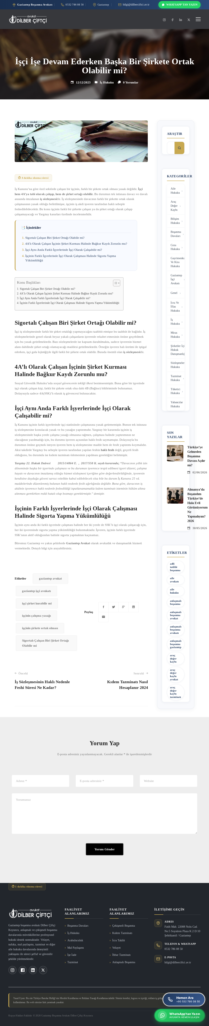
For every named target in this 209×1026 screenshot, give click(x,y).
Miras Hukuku (175, 334)
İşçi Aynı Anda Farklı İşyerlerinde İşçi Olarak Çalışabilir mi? (63, 249)
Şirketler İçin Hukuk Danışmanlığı (178, 349)
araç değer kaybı (173, 658)
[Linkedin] (180, 19)
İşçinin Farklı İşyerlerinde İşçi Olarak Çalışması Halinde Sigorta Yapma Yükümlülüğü (69, 302)
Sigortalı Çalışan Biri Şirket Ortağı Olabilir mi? (54, 237)
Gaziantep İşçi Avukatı (176, 279)
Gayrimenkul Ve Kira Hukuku (178, 262)
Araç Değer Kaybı (174, 205)
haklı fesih (107, 450)
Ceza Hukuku (175, 247)
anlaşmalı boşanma (175, 602)
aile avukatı (174, 580)
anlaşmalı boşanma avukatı (175, 629)
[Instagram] (164, 19)
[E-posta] (103, 617)
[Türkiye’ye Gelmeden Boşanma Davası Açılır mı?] (175, 447)
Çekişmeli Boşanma (123, 925)
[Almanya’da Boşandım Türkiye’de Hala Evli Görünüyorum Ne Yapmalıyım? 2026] (175, 489)
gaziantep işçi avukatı (36, 591)
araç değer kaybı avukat (174, 674)
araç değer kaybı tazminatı (175, 692)
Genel (174, 292)
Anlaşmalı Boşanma (123, 962)
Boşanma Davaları (176, 234)
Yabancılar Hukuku (177, 404)
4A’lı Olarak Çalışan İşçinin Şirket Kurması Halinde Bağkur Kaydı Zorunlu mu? (76, 243)
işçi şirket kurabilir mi (37, 603)
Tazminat (72, 962)
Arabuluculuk (75, 940)
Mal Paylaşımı (75, 947)
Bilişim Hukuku (175, 220)
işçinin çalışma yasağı (36, 615)
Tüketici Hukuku (175, 391)
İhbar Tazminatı (121, 954)
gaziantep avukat (50, 578)
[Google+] (123, 607)
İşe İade (71, 954)
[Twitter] (188, 19)
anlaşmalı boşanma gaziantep (175, 644)
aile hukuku (174, 591)
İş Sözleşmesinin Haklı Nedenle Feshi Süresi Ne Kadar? (42, 681)
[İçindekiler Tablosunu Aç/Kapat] (114, 283)
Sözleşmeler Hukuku (178, 365)
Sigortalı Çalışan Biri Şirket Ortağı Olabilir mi (45, 643)
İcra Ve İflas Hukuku (175, 306)
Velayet (116, 947)
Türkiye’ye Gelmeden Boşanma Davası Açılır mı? (196, 456)
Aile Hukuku (175, 190)
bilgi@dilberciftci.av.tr (178, 962)
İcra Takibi (118, 940)
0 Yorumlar (130, 82)
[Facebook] (172, 19)
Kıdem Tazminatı (122, 933)
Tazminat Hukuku (176, 378)
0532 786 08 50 (174, 948)
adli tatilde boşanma (175, 567)
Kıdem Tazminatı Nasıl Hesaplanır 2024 (127, 681)
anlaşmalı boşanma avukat (175, 615)
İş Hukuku (107, 82)
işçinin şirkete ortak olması (40, 628)
